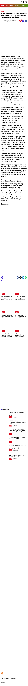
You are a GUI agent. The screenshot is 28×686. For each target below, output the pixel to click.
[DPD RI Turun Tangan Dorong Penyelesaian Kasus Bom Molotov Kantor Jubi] (21, 289)
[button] (21, 2)
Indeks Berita (13, 678)
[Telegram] (23, 277)
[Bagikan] (26, 21)
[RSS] (2, 673)
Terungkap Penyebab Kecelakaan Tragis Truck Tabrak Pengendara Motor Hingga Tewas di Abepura (7, 317)
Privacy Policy (4, 678)
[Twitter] (20, 277)
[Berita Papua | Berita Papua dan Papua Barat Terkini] (10, 2)
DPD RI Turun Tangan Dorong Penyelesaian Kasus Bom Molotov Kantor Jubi (20, 298)
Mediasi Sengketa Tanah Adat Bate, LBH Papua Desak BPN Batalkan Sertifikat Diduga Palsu (21, 335)
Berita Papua (6, 20)
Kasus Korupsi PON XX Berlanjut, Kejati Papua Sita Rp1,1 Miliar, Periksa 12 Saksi (7, 298)
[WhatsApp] (26, 277)
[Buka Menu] (24, 2)
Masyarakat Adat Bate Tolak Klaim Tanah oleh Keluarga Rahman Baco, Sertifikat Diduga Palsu (7, 335)
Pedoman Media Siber (6, 680)
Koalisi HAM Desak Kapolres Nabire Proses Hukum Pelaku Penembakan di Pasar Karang (20, 317)
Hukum (2, 11)
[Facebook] (18, 277)
